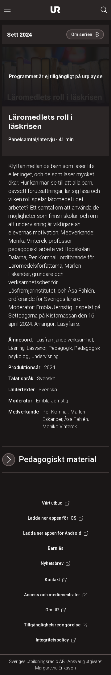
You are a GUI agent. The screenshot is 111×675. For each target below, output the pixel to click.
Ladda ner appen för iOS (52, 518)
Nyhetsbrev (52, 563)
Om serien (81, 34)
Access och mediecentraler (52, 594)
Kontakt (52, 579)
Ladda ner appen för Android (52, 533)
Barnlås (56, 548)
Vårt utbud (52, 503)
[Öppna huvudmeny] (7, 10)
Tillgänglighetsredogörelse (52, 624)
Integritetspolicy (52, 639)
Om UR (52, 609)
